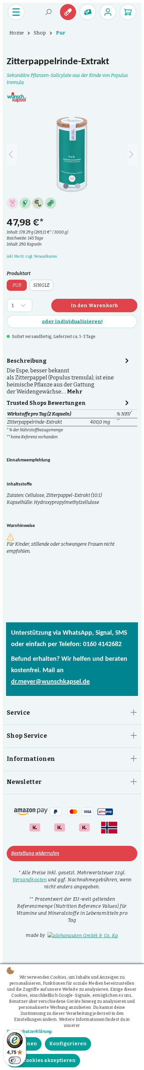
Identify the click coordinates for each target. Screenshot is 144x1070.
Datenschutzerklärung (29, 1031)
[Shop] (87, 12)
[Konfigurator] (68, 12)
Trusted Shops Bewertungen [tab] (46, 403)
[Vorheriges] (12, 154)
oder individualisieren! (72, 322)
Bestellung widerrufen (35, 853)
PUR (16, 285)
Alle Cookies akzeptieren (43, 1060)
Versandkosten (29, 880)
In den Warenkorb (94, 305)
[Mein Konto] (107, 12)
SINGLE (41, 285)
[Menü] (16, 12)
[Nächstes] (132, 154)
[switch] (15, 1060)
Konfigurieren (68, 1044)
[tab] (69, 375)
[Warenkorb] (128, 12)
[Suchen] (49, 12)
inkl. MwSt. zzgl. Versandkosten (32, 257)
